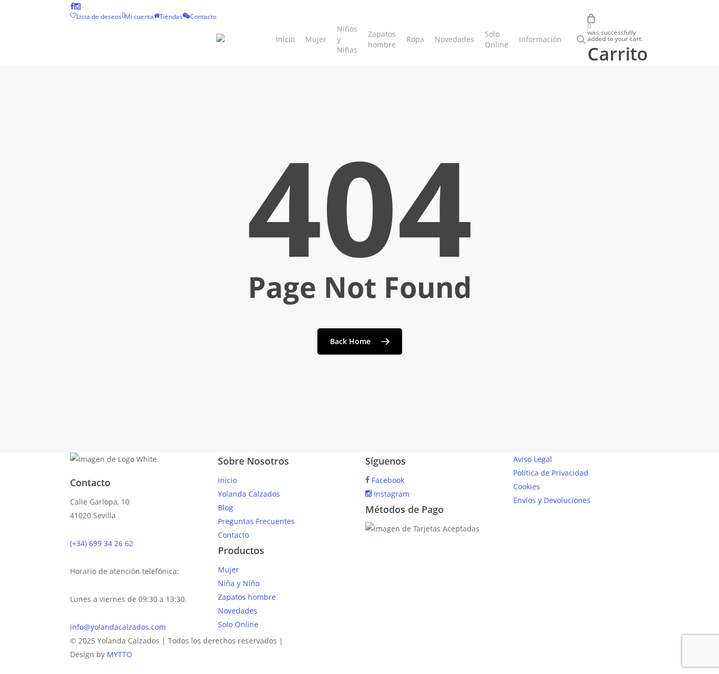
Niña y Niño (238, 583)
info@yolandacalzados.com (118, 627)
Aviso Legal (532, 459)
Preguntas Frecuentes (256, 521)
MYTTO (119, 654)
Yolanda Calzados (249, 494)
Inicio (227, 480)
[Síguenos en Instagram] (77, 7)
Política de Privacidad (550, 473)
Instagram (391, 494)
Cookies (526, 486)
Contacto (233, 535)
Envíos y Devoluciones (552, 500)
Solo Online (238, 624)
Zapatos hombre (247, 597)
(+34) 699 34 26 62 (101, 543)
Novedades (237, 611)
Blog (225, 507)
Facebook (387, 480)
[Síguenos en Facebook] (72, 7)
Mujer (228, 570)
